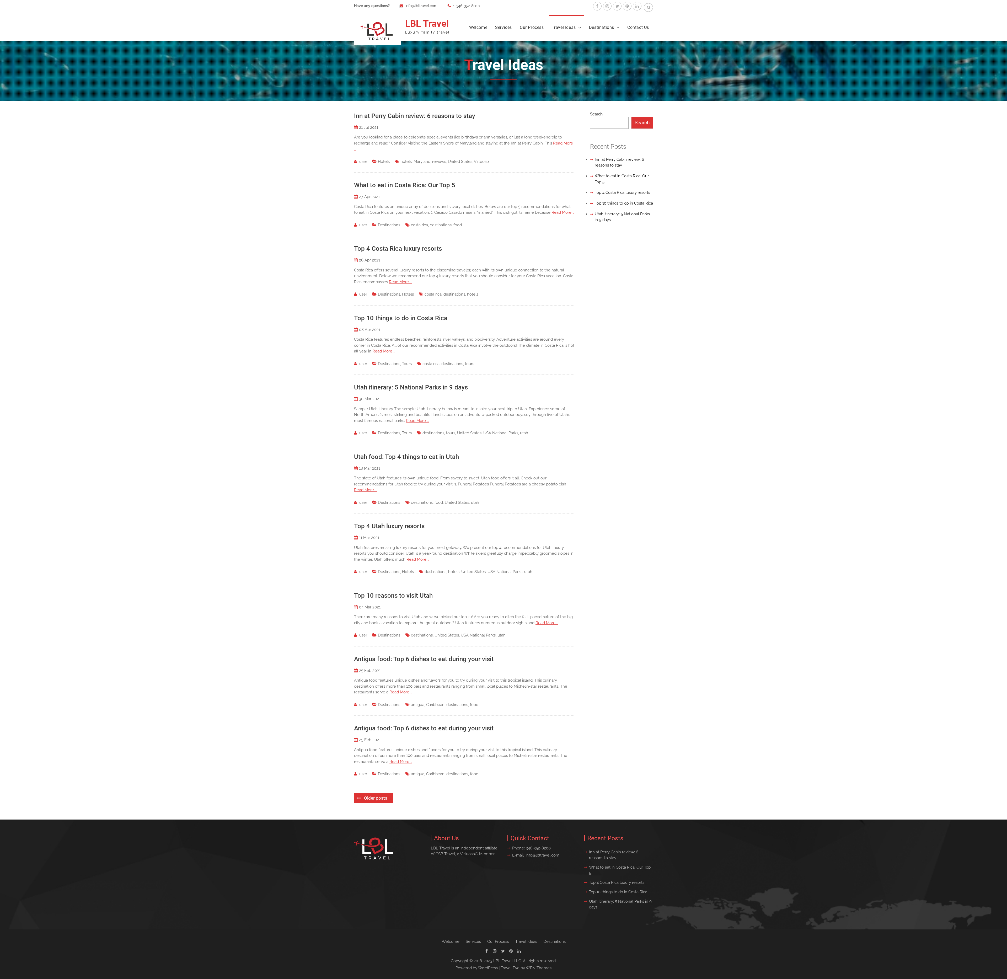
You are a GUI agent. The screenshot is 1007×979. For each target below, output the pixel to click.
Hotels (384, 161)
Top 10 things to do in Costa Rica (400, 318)
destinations (441, 225)
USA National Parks (500, 433)
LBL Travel (427, 23)
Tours (407, 363)
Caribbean (435, 704)
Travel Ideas (564, 27)
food (457, 225)
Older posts (375, 798)
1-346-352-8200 (466, 6)
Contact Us (638, 27)
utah (524, 433)
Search (596, 114)
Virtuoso (481, 161)
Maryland (422, 161)
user (363, 161)
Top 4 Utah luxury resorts (389, 526)
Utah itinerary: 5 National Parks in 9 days (411, 387)
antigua (417, 704)
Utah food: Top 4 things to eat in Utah (406, 457)
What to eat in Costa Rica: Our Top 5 (404, 185)
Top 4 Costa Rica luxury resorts (398, 248)
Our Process (532, 27)
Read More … (562, 212)
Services (503, 27)
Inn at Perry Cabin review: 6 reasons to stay (414, 116)
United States (460, 161)
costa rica (419, 225)
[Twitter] (617, 6)
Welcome (478, 27)
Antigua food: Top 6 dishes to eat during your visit (424, 659)
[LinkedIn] (637, 6)
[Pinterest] (627, 6)
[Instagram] (607, 6)
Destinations (601, 27)
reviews (439, 161)
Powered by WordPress (477, 968)
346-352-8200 (538, 848)
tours (469, 363)
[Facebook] (597, 6)
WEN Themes (538, 968)
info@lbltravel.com (421, 6)
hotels (406, 161)
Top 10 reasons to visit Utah (393, 595)
